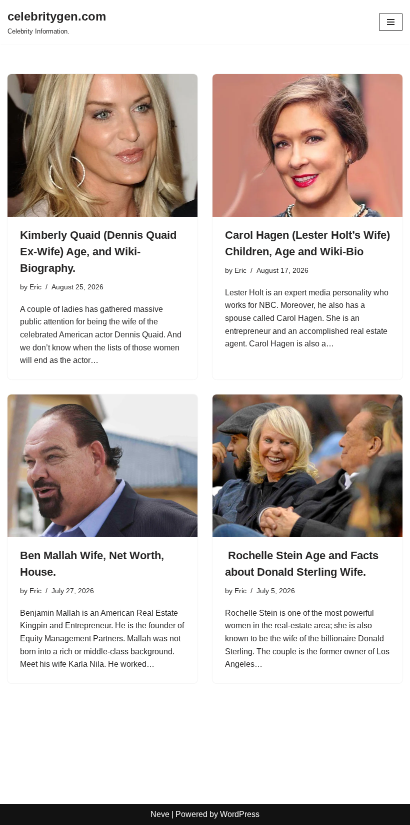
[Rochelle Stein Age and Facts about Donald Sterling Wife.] (307, 465)
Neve (160, 814)
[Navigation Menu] (390, 22)
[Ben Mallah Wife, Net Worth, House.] (103, 465)
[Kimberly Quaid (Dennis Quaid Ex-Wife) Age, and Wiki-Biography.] (103, 145)
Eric (36, 287)
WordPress (240, 814)
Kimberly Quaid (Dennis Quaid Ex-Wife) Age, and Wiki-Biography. (98, 251)
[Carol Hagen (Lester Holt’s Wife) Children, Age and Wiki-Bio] (307, 145)
